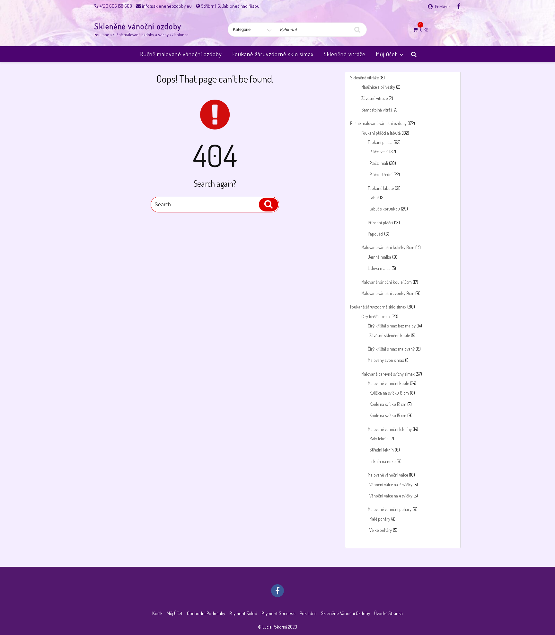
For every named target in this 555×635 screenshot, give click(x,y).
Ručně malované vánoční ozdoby (181, 54)
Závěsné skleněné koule (389, 335)
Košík (157, 613)
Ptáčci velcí (378, 151)
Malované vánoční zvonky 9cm (387, 293)
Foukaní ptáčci (380, 142)
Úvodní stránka (388, 613)
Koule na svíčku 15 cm (387, 415)
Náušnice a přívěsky (378, 87)
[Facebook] (458, 6)
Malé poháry (379, 519)
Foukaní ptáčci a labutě (381, 133)
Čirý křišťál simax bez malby (392, 325)
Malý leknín (379, 438)
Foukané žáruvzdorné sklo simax (272, 54)
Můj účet (386, 54)
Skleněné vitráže (345, 54)
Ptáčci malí (378, 163)
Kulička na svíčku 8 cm (389, 393)
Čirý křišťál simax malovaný (391, 349)
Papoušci (375, 234)
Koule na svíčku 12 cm (387, 404)
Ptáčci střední (380, 174)
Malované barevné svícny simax (388, 374)
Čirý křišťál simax (376, 316)
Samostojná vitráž (376, 109)
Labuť (374, 197)
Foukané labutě (381, 188)
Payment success (278, 613)
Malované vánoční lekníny (390, 429)
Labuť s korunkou (384, 208)
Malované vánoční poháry (389, 509)
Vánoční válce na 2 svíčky (390, 484)
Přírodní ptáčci (380, 222)
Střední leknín (381, 449)
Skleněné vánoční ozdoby (137, 26)
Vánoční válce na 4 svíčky (390, 495)
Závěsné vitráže (374, 98)
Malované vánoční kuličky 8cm (387, 247)
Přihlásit (442, 7)
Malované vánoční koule (388, 383)
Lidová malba (379, 268)
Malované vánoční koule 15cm (386, 282)
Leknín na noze (382, 461)
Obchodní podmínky (206, 613)
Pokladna (308, 613)
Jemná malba (379, 257)
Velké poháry (380, 530)
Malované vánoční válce (388, 475)
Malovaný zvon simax (386, 360)
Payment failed (243, 613)
